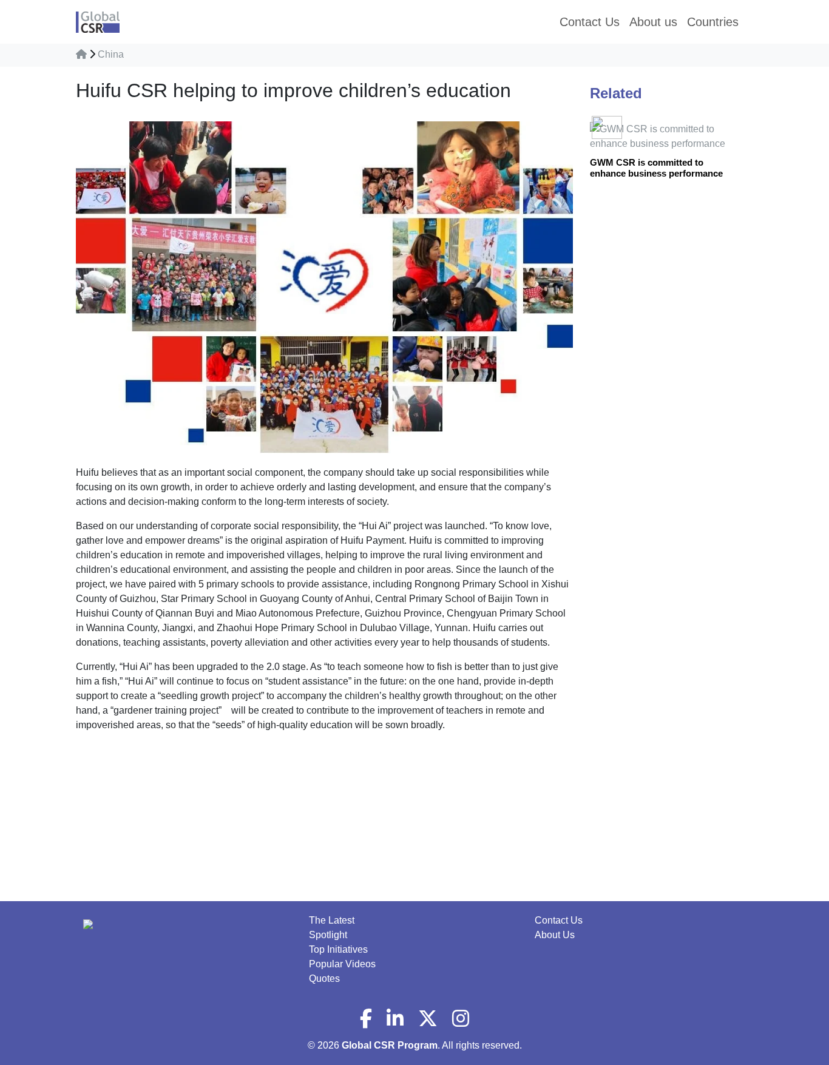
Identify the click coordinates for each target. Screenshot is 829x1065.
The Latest (331, 920)
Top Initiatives (338, 949)
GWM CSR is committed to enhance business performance (656, 167)
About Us (555, 935)
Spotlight (328, 935)
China (111, 54)
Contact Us (559, 920)
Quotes (324, 978)
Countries (713, 22)
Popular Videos (342, 964)
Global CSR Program (390, 1045)
